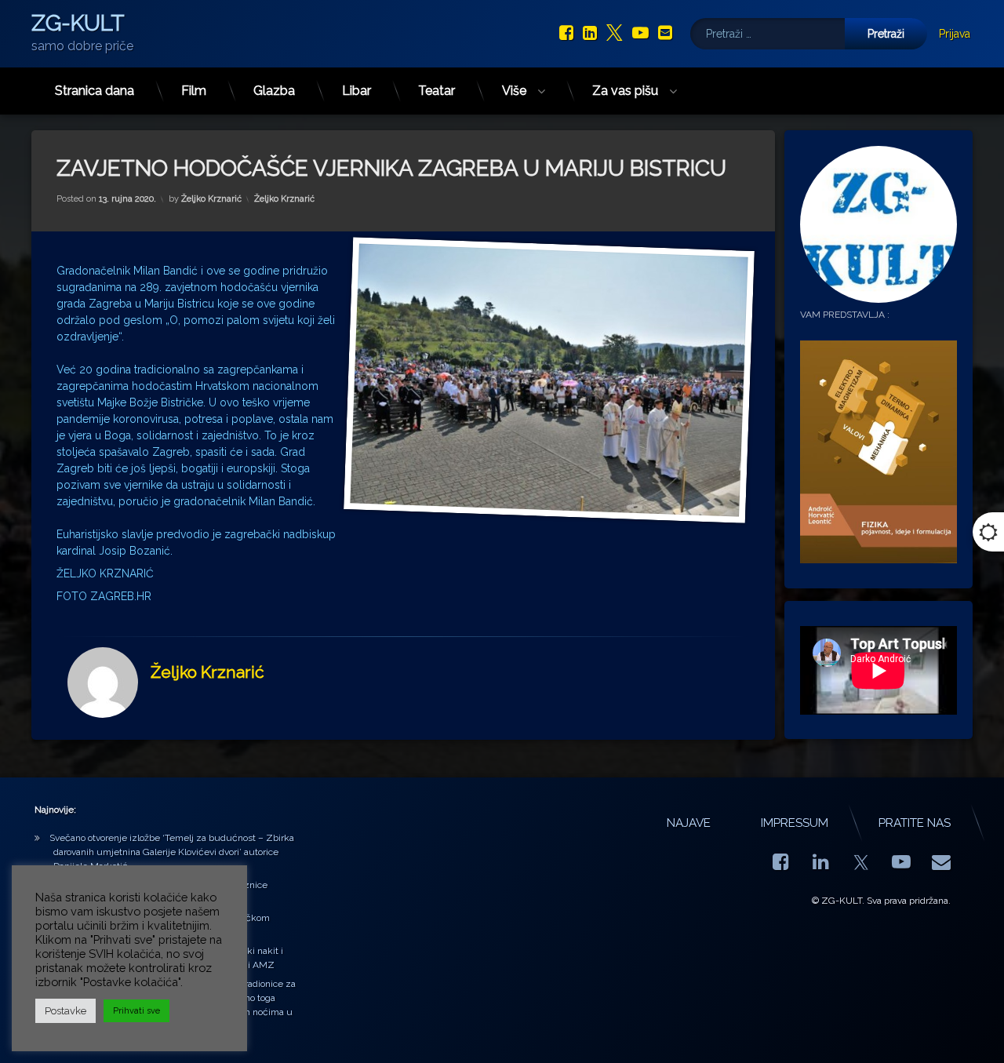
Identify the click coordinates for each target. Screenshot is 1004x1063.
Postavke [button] (65, 1011)
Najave (689, 823)
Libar (356, 90)
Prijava (954, 33)
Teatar (436, 90)
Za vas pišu (625, 90)
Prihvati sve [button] (136, 1011)
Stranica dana (94, 90)
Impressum (794, 823)
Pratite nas (914, 823)
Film (193, 90)
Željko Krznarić (211, 199)
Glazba (274, 90)
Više (514, 90)
